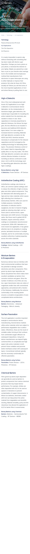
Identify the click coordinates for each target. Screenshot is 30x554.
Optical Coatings (13, 245)
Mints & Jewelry (14, 306)
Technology (7, 16)
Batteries (10, 414)
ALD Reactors (5, 51)
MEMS (19, 416)
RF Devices (24, 172)
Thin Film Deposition (7, 48)
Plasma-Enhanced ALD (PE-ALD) (10, 43)
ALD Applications (6, 45)
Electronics (10, 304)
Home (2, 35)
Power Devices (14, 172)
